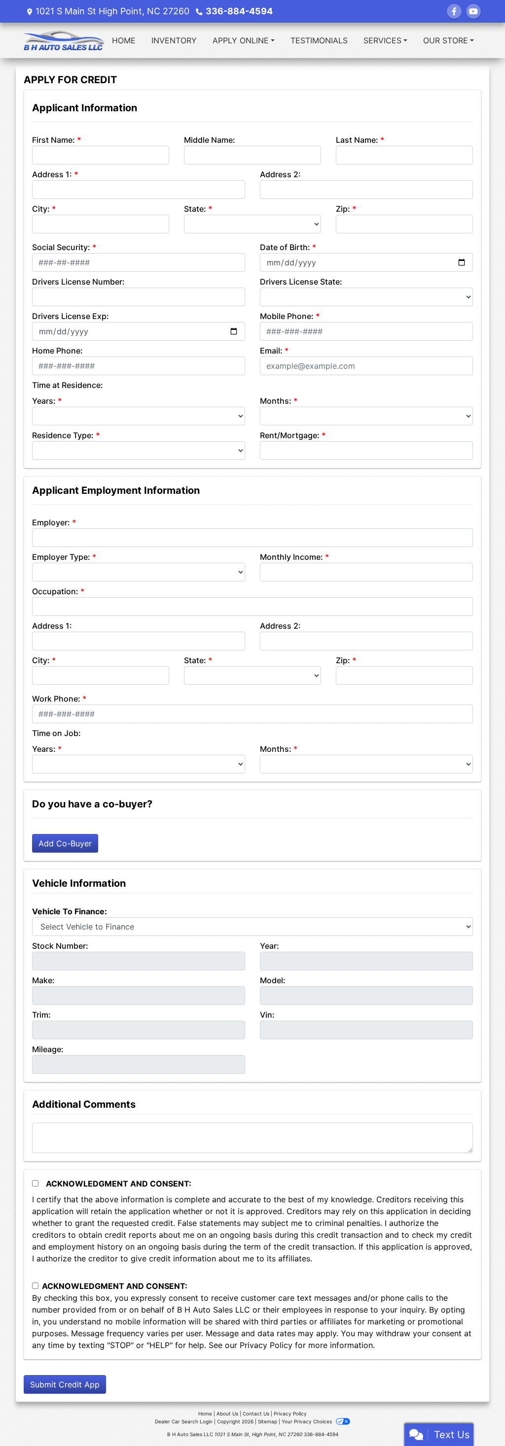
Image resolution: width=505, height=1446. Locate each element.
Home (205, 1413)
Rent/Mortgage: (290, 435)
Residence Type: (63, 435)
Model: (273, 980)
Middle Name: (209, 140)
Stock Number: (60, 946)
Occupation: (55, 591)
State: (195, 209)
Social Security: (61, 247)
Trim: (41, 1015)
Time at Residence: (67, 385)
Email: (271, 350)
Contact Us (256, 1413)
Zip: (343, 209)
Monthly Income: (291, 557)
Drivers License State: (301, 282)
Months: (275, 401)
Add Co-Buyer (65, 843)
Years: (44, 401)
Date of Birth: (285, 247)
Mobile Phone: (287, 316)
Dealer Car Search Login (184, 1421)
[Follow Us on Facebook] (454, 11)
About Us (227, 1413)
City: (41, 209)
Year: (269, 946)
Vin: (267, 1015)
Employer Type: (61, 557)
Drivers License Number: (78, 282)
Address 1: (52, 174)
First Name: (53, 140)
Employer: (51, 522)
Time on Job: (56, 733)
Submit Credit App (65, 1384)
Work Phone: (56, 699)
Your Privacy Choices (307, 1421)
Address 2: (280, 174)
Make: (43, 980)
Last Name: (357, 140)
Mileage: (48, 1049)
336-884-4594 (239, 11)
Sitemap (267, 1421)
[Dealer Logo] (63, 40)
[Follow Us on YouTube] (473, 11)
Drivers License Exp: (70, 316)
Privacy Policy (266, 1345)
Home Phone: (57, 350)
